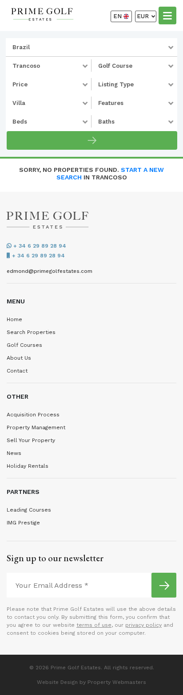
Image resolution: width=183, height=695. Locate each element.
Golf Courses (24, 345)
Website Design (57, 682)
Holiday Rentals (27, 466)
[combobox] (91, 47)
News (14, 453)
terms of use (93, 625)
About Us (19, 358)
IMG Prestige (23, 523)
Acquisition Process (33, 415)
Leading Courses (29, 510)
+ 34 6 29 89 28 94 (39, 246)
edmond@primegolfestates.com (49, 271)
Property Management (36, 427)
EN (118, 16)
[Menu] (167, 15)
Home (14, 319)
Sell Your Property (31, 440)
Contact (17, 371)
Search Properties (31, 332)
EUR (144, 16)
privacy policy (143, 625)
